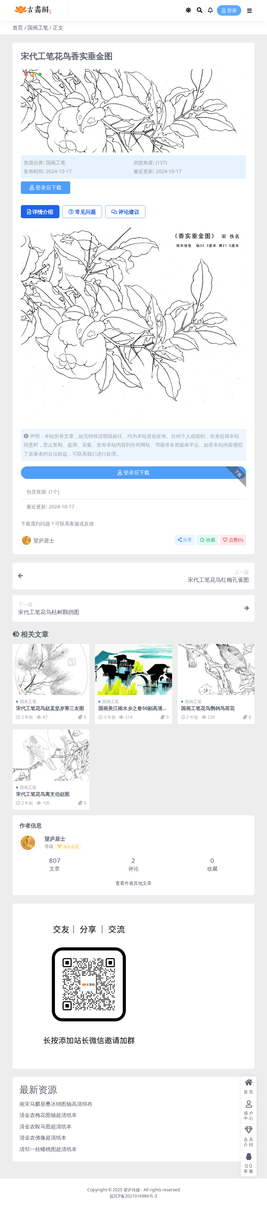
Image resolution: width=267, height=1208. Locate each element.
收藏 (210, 539)
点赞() (236, 539)
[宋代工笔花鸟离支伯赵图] (51, 755)
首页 (18, 27)
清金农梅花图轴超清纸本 (48, 1114)
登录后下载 (48, 187)
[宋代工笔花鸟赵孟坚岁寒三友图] (51, 669)
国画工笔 (37, 27)
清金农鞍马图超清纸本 (45, 1126)
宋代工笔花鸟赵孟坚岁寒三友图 (50, 708)
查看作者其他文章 (133, 883)
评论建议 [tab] (129, 211)
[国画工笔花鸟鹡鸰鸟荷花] (216, 669)
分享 (187, 539)
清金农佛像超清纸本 (42, 1137)
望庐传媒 (132, 1190)
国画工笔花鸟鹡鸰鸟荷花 (208, 708)
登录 (232, 10)
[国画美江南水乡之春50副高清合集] (133, 669)
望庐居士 (43, 540)
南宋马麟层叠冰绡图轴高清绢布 (55, 1103)
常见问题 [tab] (85, 211)
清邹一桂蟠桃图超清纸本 (48, 1148)
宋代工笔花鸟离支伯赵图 (43, 794)
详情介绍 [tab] (42, 211)
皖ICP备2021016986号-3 (133, 1196)
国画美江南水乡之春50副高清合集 (132, 711)
